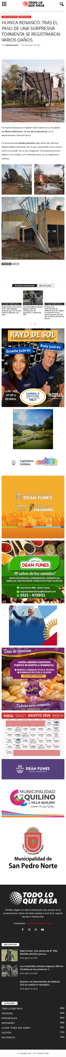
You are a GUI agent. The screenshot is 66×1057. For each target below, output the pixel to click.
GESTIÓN (27, 304)
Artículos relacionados (24, 285)
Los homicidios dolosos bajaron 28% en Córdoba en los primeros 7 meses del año (33, 311)
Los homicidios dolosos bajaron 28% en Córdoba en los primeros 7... (41, 968)
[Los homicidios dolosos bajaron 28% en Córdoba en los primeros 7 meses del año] (33, 297)
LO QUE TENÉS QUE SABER (11, 304)
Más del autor (45, 285)
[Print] (41, 53)
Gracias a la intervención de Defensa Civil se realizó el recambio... (40, 983)
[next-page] (35, 323)
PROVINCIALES (14, 11)
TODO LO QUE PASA (9, 17)
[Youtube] (43, 930)
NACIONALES (8, 1037)
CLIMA (16, 264)
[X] (12, 53)
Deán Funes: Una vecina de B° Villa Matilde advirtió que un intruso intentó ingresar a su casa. (11, 311)
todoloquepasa (11, 45)
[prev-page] (31, 323)
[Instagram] (30, 930)
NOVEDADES (8, 1023)
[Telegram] (27, 53)
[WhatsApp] (19, 53)
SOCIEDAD (7, 1013)
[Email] (34, 53)
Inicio (4, 11)
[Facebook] (5, 53)
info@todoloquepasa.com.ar (40, 923)
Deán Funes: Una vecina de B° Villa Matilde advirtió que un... (39, 952)
